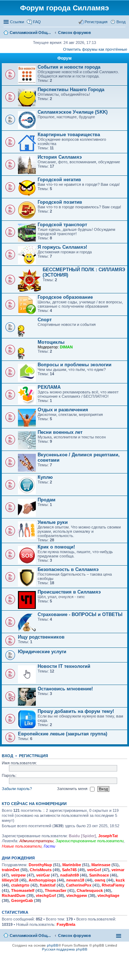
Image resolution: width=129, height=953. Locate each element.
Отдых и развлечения (63, 409)
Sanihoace (99, 875)
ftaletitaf (48, 885)
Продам (47, 499)
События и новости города (69, 67)
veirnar (117, 870)
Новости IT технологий (64, 666)
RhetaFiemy (113, 885)
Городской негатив (59, 179)
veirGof (94, 870)
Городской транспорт (62, 224)
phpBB (52, 945)
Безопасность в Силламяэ (68, 569)
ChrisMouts (41, 870)
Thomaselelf (22, 890)
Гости (49, 846)
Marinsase (100, 865)
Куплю (45, 477)
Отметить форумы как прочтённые (95, 49)
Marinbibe (71, 865)
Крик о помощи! (56, 547)
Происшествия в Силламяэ (69, 592)
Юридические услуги (42, 651)
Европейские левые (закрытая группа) (62, 733)
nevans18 (75, 880)
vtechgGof (46, 895)
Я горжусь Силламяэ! (62, 247)
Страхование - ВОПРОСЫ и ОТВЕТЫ (80, 614)
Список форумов (74, 935)
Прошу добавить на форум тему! (76, 711)
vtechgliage (108, 895)
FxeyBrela (66, 924)
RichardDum (13, 895)
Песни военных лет (60, 432)
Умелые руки (53, 522)
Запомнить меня (73, 788)
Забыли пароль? (17, 788)
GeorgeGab (22, 900)
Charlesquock (90, 890)
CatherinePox (78, 885)
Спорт (45, 319)
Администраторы (36, 841)
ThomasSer (55, 890)
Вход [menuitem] (120, 22)
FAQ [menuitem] (37, 22)
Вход (7, 756)
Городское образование (65, 297)
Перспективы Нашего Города (71, 89)
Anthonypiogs (42, 880)
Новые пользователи (22, 846)
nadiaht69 (69, 875)
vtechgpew (76, 895)
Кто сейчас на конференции (34, 803)
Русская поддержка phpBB (64, 949)
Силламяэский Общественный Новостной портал (31, 935)
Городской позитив (60, 202)
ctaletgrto (20, 885)
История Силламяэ (60, 157)
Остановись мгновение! (65, 688)
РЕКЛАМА (49, 387)
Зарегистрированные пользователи (90, 841)
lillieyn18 (10, 880)
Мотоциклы (51, 342)
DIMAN (66, 347)
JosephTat (108, 836)
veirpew (18, 875)
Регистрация (33, 756)
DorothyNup (40, 865)
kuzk (120, 880)
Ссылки (17, 22)
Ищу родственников (41, 637)
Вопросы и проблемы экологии (74, 364)
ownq (100, 880)
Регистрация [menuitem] (96, 22)
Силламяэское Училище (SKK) (73, 112)
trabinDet (10, 870)
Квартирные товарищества (69, 134)
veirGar (43, 875)
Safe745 (69, 870)
